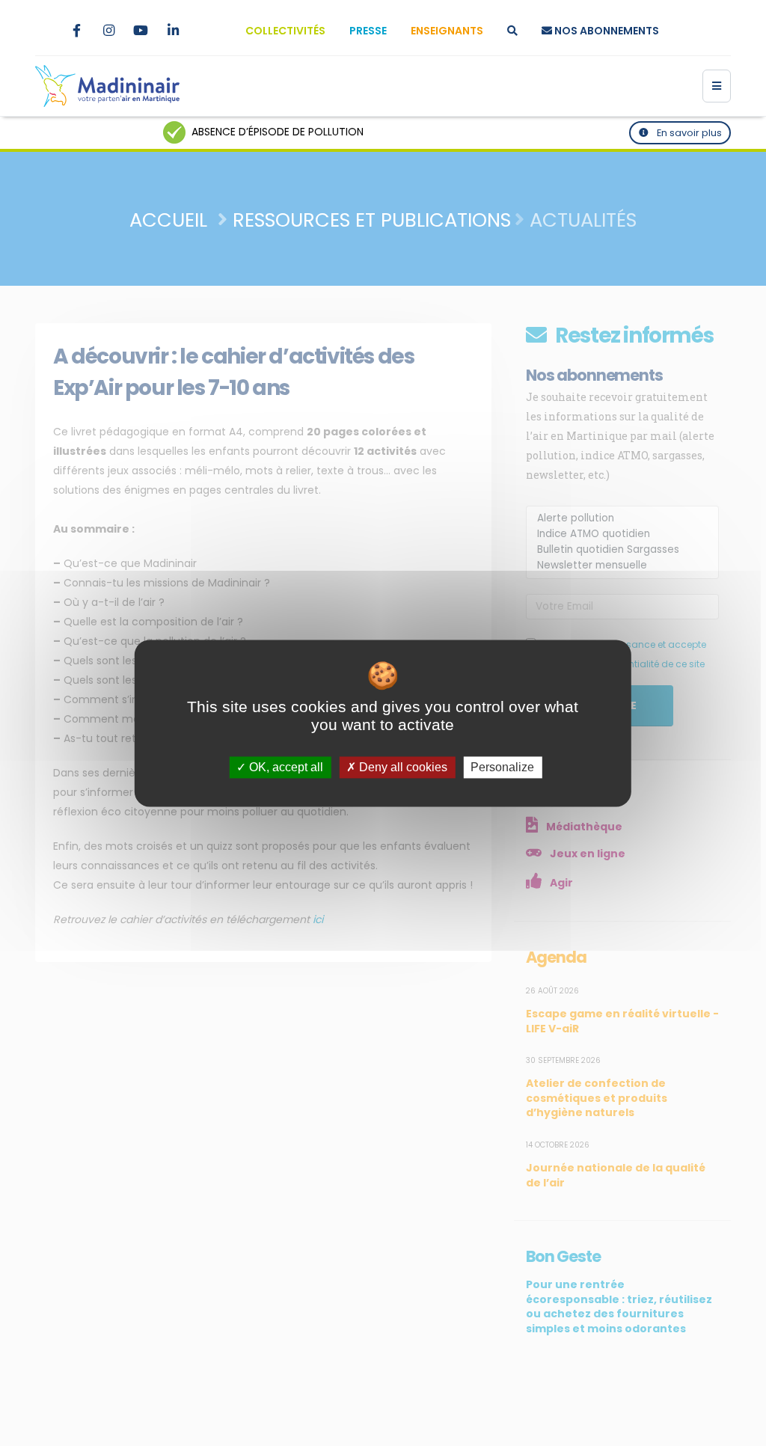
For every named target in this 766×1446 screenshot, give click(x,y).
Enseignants (447, 30)
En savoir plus (688, 132)
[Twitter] (44, 30)
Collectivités (285, 30)
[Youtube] (140, 30)
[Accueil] (107, 86)
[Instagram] (108, 30)
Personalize (502, 767)
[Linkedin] (173, 30)
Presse (368, 30)
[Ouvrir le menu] (716, 86)
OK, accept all (284, 767)
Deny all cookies (401, 767)
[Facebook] (76, 30)
